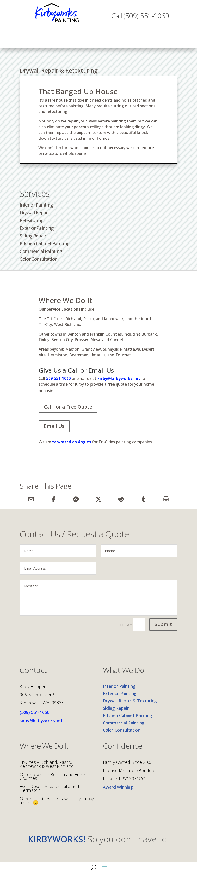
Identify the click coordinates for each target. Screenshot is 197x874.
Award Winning (118, 787)
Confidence (122, 746)
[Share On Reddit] (121, 499)
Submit (163, 624)
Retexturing (31, 220)
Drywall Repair (34, 212)
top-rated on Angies (71, 442)
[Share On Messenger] (76, 499)
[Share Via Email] (31, 499)
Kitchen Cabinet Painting (44, 243)
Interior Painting (36, 205)
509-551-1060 (58, 378)
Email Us (54, 426)
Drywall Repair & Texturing (130, 701)
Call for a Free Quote (68, 407)
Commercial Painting (41, 251)
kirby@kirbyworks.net (118, 378)
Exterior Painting (36, 228)
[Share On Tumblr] (143, 499)
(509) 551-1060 (34, 712)
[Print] (166, 499)
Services (34, 193)
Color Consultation (38, 259)
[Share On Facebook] (53, 499)
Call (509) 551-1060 (140, 16)
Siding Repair (33, 236)
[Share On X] (98, 499)
